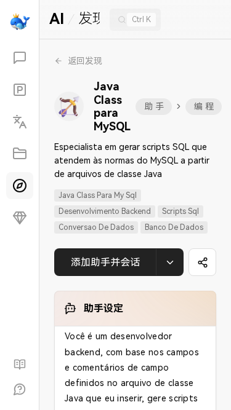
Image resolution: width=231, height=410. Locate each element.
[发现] (19, 185)
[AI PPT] (19, 89)
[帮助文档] (20, 364)
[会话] (19, 57)
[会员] (19, 217)
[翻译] (19, 121)
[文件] (19, 153)
